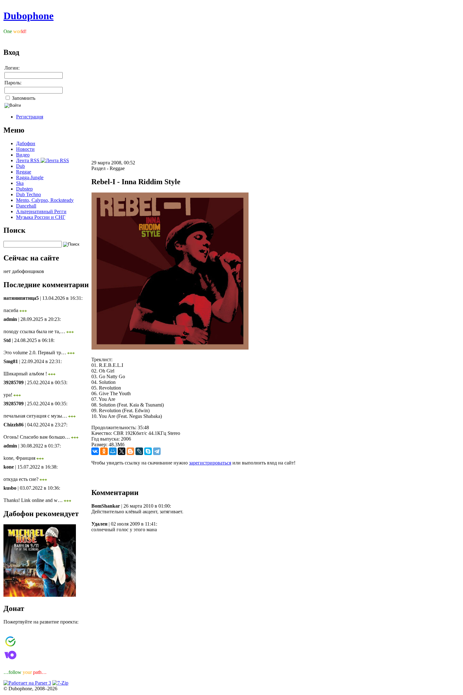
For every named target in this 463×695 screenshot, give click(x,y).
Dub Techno (28, 194)
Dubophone (28, 15)
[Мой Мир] (113, 451)
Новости (25, 149)
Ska (20, 183)
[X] (121, 451)
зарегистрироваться (210, 462)
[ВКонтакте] (95, 451)
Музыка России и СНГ (40, 217)
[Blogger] (130, 451)
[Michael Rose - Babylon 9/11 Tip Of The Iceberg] (39, 595)
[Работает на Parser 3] (27, 683)
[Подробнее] (23, 310)
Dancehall (26, 205)
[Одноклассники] (104, 451)
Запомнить (23, 98)
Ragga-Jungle (29, 177)
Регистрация (29, 116)
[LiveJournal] (139, 451)
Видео (23, 154)
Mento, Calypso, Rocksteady (45, 200)
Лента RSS (28, 160)
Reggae (23, 171)
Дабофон (25, 143)
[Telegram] (157, 451)
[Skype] (148, 451)
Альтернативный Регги (41, 211)
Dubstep (24, 188)
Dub (20, 166)
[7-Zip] (60, 683)
